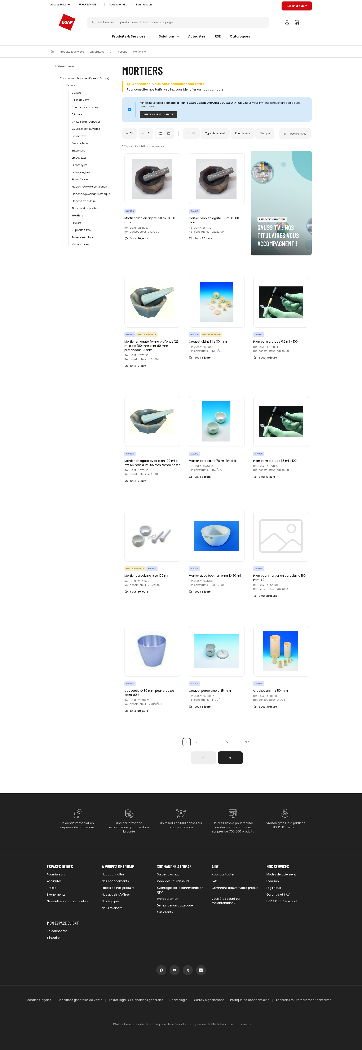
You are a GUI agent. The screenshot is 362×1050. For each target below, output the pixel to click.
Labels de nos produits (118, 888)
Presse (51, 888)
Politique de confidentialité (249, 1000)
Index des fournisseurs (173, 881)
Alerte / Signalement (209, 1000)
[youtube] (174, 970)
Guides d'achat (168, 874)
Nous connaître (113, 874)
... (237, 742)
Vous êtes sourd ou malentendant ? (226, 901)
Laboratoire (97, 51)
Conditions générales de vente (79, 1000)
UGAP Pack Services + (282, 901)
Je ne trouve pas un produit (158, 114)
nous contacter (213, 89)
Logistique (273, 888)
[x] (188, 970)
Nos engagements (115, 881)
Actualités (54, 881)
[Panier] (297, 22)
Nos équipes (110, 901)
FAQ (214, 881)
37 (247, 742)
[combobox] (129, 133)
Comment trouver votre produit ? (235, 890)
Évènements (56, 894)
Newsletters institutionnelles (67, 901)
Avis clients (165, 912)
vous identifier (186, 89)
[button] (60, 4)
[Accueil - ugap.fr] (67, 22)
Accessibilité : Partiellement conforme (303, 1000)
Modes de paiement (281, 874)
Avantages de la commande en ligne (180, 890)
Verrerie (122, 51)
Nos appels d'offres (116, 894)
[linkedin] (201, 970)
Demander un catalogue (175, 905)
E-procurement (168, 899)
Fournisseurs (144, 4)
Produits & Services (72, 51)
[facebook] (161, 970)
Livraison (272, 881)
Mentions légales (39, 1000)
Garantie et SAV (278, 894)
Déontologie (178, 1000)
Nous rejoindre (112, 908)
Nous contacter (223, 874)
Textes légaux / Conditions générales (136, 1000)
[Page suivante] (230, 757)
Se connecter (57, 931)
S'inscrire (53, 938)
